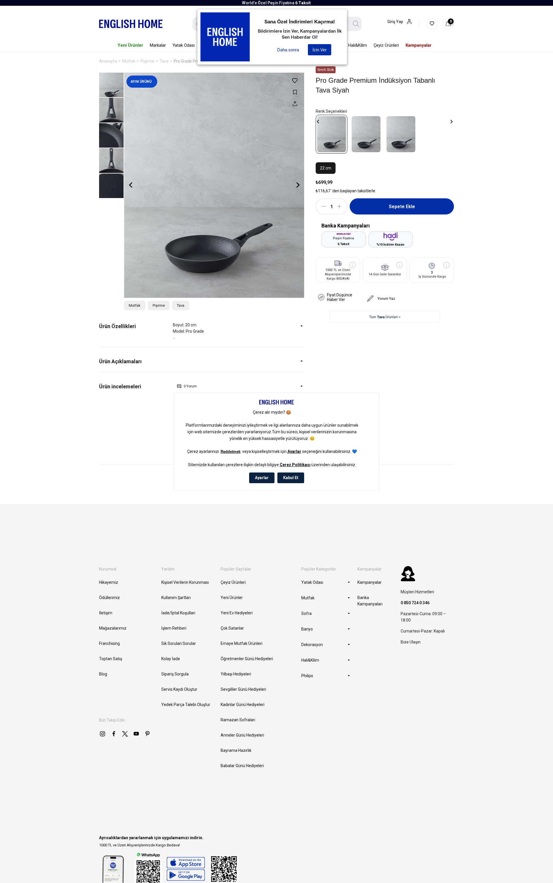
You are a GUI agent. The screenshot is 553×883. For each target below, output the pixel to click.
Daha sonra (288, 49)
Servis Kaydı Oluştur (179, 689)
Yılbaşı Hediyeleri (236, 674)
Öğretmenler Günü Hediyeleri (247, 658)
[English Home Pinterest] (147, 733)
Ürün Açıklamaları (120, 361)
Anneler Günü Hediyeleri (242, 735)
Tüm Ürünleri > (385, 317)
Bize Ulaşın (411, 642)
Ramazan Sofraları (238, 720)
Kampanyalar (369, 582)
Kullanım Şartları (176, 597)
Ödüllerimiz (109, 597)
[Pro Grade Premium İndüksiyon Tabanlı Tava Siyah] (331, 134)
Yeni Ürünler (232, 597)
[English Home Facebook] (113, 733)
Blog (103, 674)
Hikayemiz (108, 582)
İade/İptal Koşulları (178, 613)
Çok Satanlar (232, 628)
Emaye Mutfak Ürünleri (241, 643)
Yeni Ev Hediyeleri (237, 613)
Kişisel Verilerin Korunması (185, 582)
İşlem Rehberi (173, 628)
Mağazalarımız (112, 628)
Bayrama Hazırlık (236, 750)
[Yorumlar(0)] (136, 386)
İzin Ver (320, 49)
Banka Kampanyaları (369, 600)
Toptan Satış (110, 658)
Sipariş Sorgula (175, 674)
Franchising (109, 643)
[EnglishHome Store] (185, 869)
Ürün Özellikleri (117, 326)
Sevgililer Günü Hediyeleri (243, 689)
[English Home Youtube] (136, 733)
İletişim (105, 613)
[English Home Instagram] (102, 733)
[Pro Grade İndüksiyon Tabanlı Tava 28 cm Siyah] (401, 134)
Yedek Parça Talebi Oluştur (185, 704)
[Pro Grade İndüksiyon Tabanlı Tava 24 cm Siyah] (366, 134)
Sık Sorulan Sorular (178, 643)
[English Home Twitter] (125, 733)
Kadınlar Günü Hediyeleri (242, 704)
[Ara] (356, 24)
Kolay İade (170, 658)
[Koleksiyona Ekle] (295, 92)
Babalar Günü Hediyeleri (242, 765)
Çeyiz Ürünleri (233, 582)
